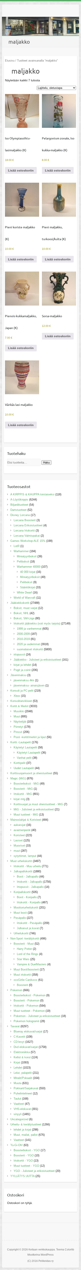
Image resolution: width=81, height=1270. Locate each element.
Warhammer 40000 (28, 566)
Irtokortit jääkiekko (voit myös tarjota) (37, 623)
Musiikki (19, 711)
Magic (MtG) (18, 778)
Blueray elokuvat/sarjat (28, 1031)
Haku (46, 462)
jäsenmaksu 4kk (24, 680)
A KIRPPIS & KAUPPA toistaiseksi (32, 494)
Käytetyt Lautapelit (25, 747)
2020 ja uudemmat (28, 644)
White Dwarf (24, 592)
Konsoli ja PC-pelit (21, 690)
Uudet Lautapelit (24, 768)
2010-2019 (23, 639)
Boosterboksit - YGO (27, 1150)
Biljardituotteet (19, 504)
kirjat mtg (19, 799)
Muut (17, 716)
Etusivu (9, 60)
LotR (16, 546)
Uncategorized (19, 1119)
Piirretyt (18, 726)
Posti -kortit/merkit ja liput (30, 737)
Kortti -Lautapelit (20, 742)
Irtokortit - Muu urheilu (27, 866)
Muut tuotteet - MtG (26, 814)
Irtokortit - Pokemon (26, 1005)
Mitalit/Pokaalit (23, 1078)
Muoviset (19, 845)
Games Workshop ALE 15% (27, 540)
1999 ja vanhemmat (29, 628)
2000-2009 (23, 633)
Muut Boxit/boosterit (26, 969)
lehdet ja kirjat (22, 1129)
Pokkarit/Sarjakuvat (26, 1088)
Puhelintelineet (23, 1093)
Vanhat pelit (24, 757)
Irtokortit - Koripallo (29, 902)
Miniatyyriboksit (27, 556)
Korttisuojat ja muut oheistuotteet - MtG (38, 804)
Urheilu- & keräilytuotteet (25, 1124)
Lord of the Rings (27, 954)
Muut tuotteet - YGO (26, 1165)
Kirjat (17, 1062)
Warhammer (21, 551)
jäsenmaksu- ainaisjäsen (29, 685)
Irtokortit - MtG (23, 794)
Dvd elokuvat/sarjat (26, 1047)
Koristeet (19, 835)
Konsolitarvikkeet (21, 701)
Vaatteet (19, 1103)
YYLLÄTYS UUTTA (22, 1176)
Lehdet (18, 1067)
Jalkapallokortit (23, 871)
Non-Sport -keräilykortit (24, 938)
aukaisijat (19, 825)
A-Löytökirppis (19, 499)
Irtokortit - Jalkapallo (29, 881)
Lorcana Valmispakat (27, 535)
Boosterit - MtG (23, 788)
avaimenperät (22, 830)
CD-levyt (19, 1041)
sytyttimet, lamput (25, 855)
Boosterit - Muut (24, 943)
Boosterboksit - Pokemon (29, 995)
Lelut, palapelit (23, 1072)
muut (17, 850)
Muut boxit (20, 912)
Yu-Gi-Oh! (16, 1145)
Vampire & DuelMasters (31, 964)
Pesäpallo (20, 917)
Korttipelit (19, 763)
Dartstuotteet (18, 509)
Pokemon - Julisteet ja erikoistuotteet (37, 1016)
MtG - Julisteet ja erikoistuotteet (34, 809)
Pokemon (16, 990)
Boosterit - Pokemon (26, 1000)
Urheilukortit (21, 933)
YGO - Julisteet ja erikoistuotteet (34, 1171)
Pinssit (18, 732)
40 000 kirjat (27, 571)
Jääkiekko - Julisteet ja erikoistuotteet (37, 659)
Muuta (17, 1083)
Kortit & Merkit (19, 706)
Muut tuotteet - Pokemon (29, 1010)
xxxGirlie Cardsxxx (25, 979)
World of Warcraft (24, 597)
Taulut (17, 1098)
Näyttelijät (20, 721)
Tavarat (15, 1026)
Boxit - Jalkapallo (27, 876)
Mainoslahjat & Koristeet (25, 819)
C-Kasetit (19, 1036)
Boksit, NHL (21, 613)
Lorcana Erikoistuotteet (28, 525)
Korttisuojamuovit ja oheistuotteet (31, 773)
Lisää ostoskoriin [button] (21, 170)
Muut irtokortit (22, 974)
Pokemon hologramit (26, 1021)
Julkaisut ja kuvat (28, 928)
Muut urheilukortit (21, 861)
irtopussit (19, 654)
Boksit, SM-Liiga (24, 618)
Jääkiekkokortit (19, 602)
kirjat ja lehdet (22, 664)
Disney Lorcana (20, 515)
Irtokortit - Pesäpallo (29, 923)
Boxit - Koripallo (27, 897)
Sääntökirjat (27, 587)
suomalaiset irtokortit (30, 649)
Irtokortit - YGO (23, 1160)
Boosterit (22, 985)
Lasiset (18, 840)
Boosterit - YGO (24, 1155)
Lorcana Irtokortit (24, 530)
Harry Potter (24, 948)
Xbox (17, 695)
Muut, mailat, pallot (26, 1134)
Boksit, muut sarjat (25, 608)
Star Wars (23, 959)
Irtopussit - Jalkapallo (30, 886)
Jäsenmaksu (18, 675)
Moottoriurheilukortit (26, 907)
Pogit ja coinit (22, 670)
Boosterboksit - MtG (26, 783)
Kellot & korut (22, 1057)
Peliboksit (23, 561)
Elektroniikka (22, 1052)
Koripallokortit (22, 892)
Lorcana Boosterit (25, 520)
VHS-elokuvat (22, 1109)
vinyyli (18, 1114)
